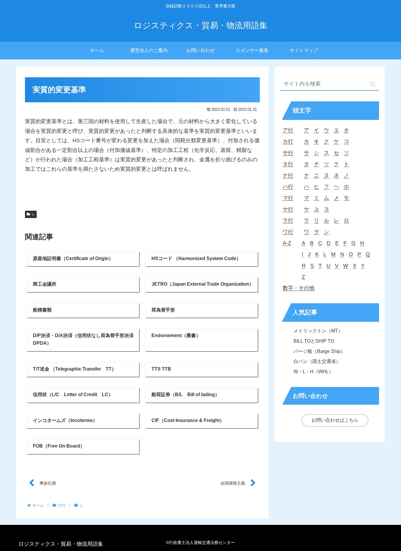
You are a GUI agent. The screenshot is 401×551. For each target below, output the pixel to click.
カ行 (288, 141)
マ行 (288, 198)
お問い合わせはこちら (334, 420)
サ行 (288, 153)
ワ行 (288, 232)
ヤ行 (288, 209)
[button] (373, 84)
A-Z (287, 243)
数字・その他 (298, 288)
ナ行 (288, 175)
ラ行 (288, 220)
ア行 (288, 130)
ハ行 (288, 187)
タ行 (288, 164)
